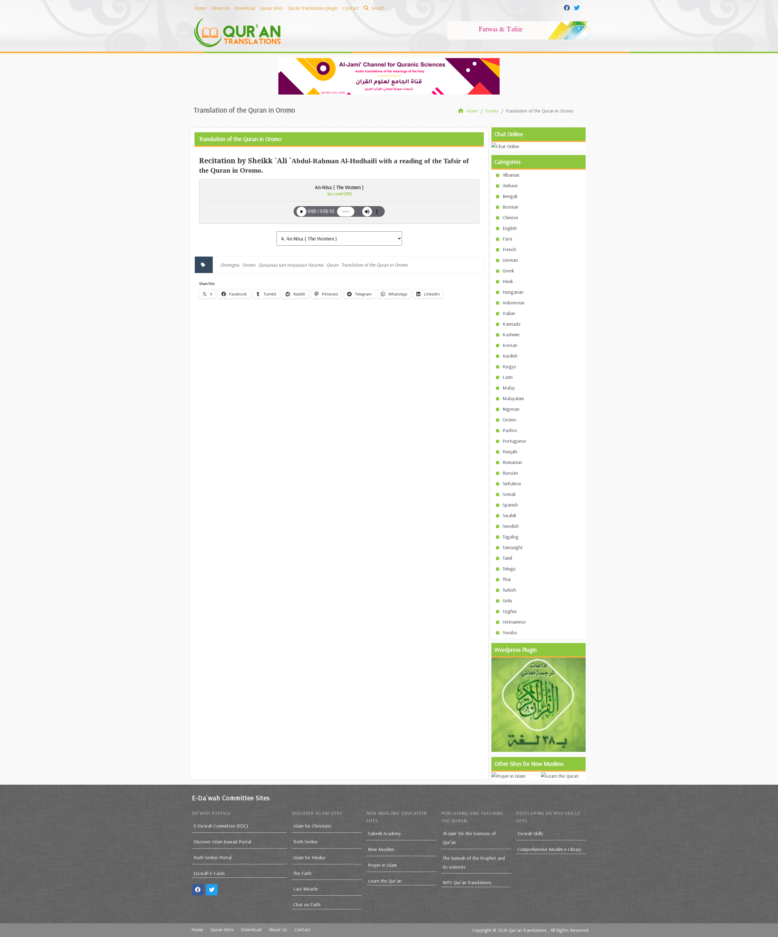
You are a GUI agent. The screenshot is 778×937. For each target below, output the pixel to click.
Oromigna (229, 265)
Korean (510, 345)
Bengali (510, 196)
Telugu (509, 568)
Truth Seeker (305, 841)
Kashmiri (511, 334)
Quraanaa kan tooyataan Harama (290, 265)
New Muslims (381, 849)
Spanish (510, 505)
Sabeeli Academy (384, 833)
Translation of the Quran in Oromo (374, 265)
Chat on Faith (306, 904)
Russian (510, 473)
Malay (509, 388)
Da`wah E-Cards (209, 873)
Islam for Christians (312, 826)
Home (200, 8)
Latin (508, 377)
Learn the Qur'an (384, 881)
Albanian (511, 175)
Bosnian (510, 207)
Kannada (511, 324)
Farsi (507, 239)
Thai (507, 579)
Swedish (511, 526)
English (510, 228)
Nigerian (511, 409)
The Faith (302, 873)
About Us (220, 8)
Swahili (509, 515)
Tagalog (510, 537)
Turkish (509, 590)
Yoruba (510, 632)
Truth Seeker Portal (213, 857)
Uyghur (510, 611)
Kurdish (510, 356)
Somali (509, 494)
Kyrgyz (509, 366)
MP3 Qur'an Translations (467, 882)
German (510, 260)
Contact (351, 8)
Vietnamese (514, 622)
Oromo (248, 265)
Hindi (508, 281)
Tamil (507, 558)
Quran (332, 265)
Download (245, 8)
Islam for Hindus (309, 857)
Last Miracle (305, 889)
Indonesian (514, 302)
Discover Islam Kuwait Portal (222, 841)
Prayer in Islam (382, 865)
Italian (509, 313)
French (509, 249)
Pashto (510, 430)
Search (377, 8)
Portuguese (514, 441)
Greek (508, 271)
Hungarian (513, 292)
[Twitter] (577, 7)
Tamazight (513, 547)
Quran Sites (271, 8)
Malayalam (513, 398)
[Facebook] (567, 7)
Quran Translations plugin (313, 8)
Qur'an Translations (528, 930)
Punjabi (510, 451)
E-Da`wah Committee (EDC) (221, 826)
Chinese (510, 217)
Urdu (507, 600)
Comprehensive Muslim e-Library (549, 849)
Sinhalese (512, 483)
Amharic (510, 185)
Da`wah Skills (530, 833)
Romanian (512, 462)
